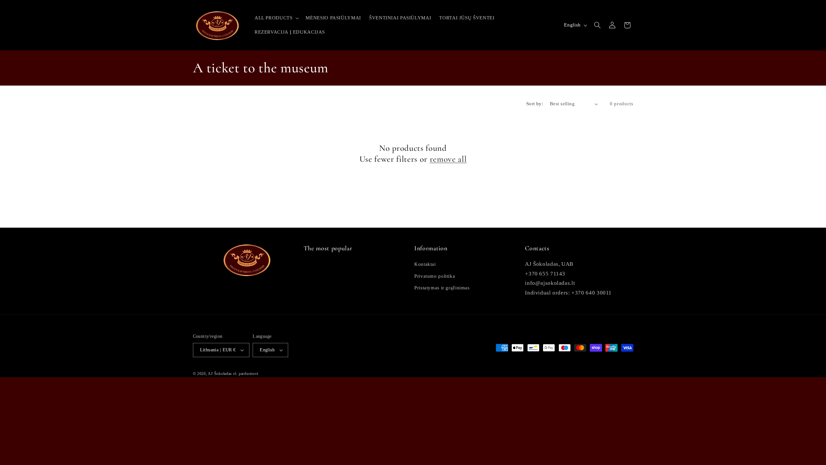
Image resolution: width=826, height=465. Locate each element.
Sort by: (534, 103)
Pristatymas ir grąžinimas (442, 287)
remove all (448, 159)
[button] (276, 18)
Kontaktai (425, 264)
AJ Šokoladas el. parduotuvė (233, 374)
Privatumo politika (434, 276)
